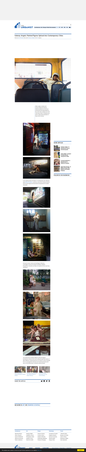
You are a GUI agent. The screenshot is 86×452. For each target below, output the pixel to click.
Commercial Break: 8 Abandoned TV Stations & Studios (65, 162)
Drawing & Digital (31, 37)
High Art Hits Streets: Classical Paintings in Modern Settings (20, 374)
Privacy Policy (62, 447)
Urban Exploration (63, 439)
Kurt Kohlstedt (20, 37)
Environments (53, 27)
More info (39, 450)
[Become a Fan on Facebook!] (59, 27)
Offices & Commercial (19, 438)
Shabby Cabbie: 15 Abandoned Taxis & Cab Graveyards (65, 148)
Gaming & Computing (53, 436)
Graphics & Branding (41, 436)
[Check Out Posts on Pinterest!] (64, 27)
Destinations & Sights (64, 438)
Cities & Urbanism (18, 435)
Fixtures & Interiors (41, 433)
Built (48, 27)
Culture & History (63, 436)
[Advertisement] (43, 10)
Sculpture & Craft (29, 438)
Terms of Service (55, 447)
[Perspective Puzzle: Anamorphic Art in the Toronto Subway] (44, 369)
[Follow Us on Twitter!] (62, 27)
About (30, 447)
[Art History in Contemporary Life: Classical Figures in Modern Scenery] (32, 369)
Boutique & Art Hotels (64, 435)
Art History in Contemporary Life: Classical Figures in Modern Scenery (32, 374)
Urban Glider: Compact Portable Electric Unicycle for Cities (66, 155)
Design (44, 27)
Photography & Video (30, 436)
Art (41, 27)
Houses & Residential (19, 436)
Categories (46, 447)
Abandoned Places (18, 433)
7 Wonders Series (63, 433)
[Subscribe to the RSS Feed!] (67, 27)
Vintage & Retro (52, 439)
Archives (37, 447)
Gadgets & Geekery (52, 435)
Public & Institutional (18, 439)
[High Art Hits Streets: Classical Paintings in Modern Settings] (20, 369)
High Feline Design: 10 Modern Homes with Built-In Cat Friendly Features (66, 168)
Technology (51, 431)
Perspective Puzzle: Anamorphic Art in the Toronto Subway (43, 374)
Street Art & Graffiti (29, 439)
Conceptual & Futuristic (53, 433)
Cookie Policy (68, 447)
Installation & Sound (30, 435)
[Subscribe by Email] (69, 27)
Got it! (80, 450)
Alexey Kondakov (28, 182)
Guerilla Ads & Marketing (42, 438)
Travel (61, 431)
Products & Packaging (42, 439)
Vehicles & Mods (52, 438)
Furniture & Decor (41, 435)
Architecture (37, 27)
